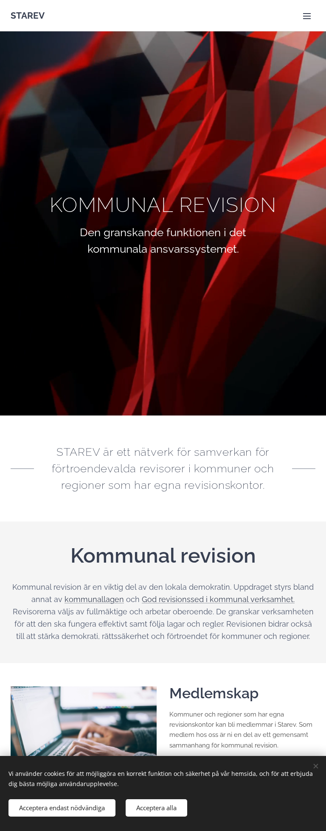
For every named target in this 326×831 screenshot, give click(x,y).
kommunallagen (94, 599)
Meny (306, 15)
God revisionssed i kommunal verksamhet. (218, 599)
